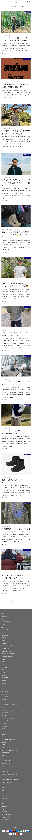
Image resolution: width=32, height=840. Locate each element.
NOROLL (3, 699)
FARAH (3, 729)
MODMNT (3, 769)
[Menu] (2, 2)
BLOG (3, 809)
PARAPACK (4, 659)
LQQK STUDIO (5, 694)
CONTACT (4, 812)
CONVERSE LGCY (5, 798)
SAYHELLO (4, 726)
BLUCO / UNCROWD (6, 782)
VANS (2, 747)
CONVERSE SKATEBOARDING (9, 750)
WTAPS (3, 766)
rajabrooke (4, 723)
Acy (2, 731)
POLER (3, 672)
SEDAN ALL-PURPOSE (7, 710)
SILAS (3, 795)
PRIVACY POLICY (5, 820)
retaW (3, 793)
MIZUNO (3, 755)
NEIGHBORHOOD (6, 763)
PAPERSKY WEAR (5, 648)
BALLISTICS (4, 678)
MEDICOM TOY (5, 753)
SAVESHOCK (4, 638)
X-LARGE (3, 745)
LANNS (3, 702)
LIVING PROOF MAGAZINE (8, 739)
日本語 (15, 827)
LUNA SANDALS (5, 630)
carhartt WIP (4, 691)
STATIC (3, 619)
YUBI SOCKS (4, 635)
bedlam (3, 742)
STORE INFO (4, 806)
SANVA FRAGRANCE (6, 656)
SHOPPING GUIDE (6, 814)
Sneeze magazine (6, 737)
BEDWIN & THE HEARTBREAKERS (10, 779)
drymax (3, 632)
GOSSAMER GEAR (6, 651)
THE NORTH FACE (6, 35)
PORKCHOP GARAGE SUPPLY (9, 774)
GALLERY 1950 (5, 777)
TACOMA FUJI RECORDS (7, 718)
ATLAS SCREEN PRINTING (8, 654)
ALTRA (3, 627)
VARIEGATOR (4, 643)
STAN (2, 670)
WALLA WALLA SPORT (7, 646)
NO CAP (3, 640)
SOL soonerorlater (6, 696)
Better (3, 734)
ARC (2, 662)
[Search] (30, 2)
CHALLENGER (5, 771)
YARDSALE (4, 715)
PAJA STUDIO (5, 712)
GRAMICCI (4, 683)
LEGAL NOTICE (5, 817)
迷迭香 (3, 624)
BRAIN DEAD (4, 720)
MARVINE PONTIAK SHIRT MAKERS (10, 704)
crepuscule (4, 707)
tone (2, 790)
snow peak (4, 667)
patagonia (4, 229)
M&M (2, 787)
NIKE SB (3, 680)
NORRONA (4, 675)
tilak (2, 664)
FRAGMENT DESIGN (6, 785)
